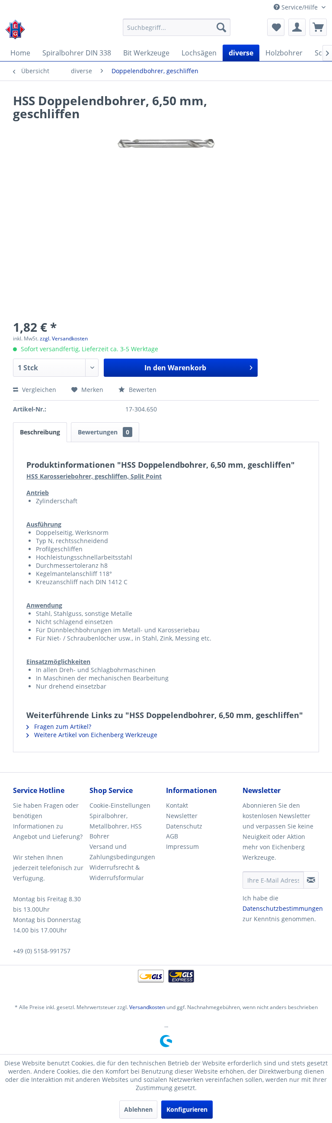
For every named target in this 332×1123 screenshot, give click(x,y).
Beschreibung (40, 432)
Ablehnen (138, 1109)
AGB (172, 836)
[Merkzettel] (275, 27)
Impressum (182, 846)
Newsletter (182, 816)
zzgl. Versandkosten (64, 338)
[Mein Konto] (297, 27)
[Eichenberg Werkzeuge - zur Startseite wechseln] (15, 29)
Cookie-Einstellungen (119, 805)
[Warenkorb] (318, 27)
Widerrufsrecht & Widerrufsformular (116, 872)
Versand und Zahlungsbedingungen (122, 851)
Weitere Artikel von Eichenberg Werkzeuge (94, 735)
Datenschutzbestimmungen (283, 908)
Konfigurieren (187, 1109)
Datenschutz (184, 826)
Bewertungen (103, 432)
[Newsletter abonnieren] (311, 880)
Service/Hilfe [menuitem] (299, 7)
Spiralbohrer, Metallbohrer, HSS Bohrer (115, 826)
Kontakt (177, 805)
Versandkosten (147, 1007)
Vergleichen (38, 389)
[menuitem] (177, 27)
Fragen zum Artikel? (61, 726)
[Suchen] (221, 27)
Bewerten (141, 389)
